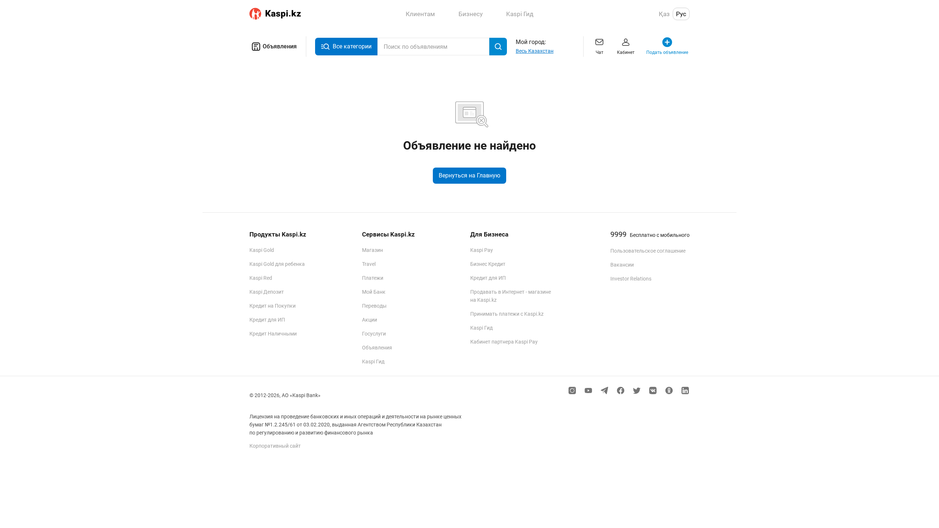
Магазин (372, 250)
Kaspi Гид (373, 361)
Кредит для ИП (267, 320)
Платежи (372, 278)
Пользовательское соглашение (648, 251)
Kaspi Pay (481, 250)
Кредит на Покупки (272, 306)
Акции (369, 320)
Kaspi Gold (261, 250)
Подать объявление (667, 52)
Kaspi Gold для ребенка (277, 264)
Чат (599, 52)
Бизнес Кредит (487, 264)
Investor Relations (630, 279)
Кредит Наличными (273, 334)
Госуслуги (374, 334)
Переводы (374, 306)
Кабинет (626, 52)
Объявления (280, 46)
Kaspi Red (260, 278)
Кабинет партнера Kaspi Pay (504, 342)
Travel (369, 264)
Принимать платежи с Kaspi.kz (507, 314)
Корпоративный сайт (275, 446)
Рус (681, 14)
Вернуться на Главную (469, 175)
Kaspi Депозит (266, 292)
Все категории (352, 46)
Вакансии (622, 265)
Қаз (664, 14)
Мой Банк (374, 292)
